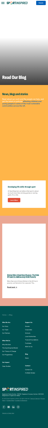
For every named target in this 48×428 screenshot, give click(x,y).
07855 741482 (30, 373)
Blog (26, 354)
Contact (27, 366)
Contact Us (28, 369)
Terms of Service (35, 398)
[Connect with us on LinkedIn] (14, 407)
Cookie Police (10, 400)
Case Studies (6, 366)
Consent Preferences (21, 400)
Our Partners (6, 333)
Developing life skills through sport (22, 187)
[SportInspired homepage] (17, 2)
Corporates (28, 330)
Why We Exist (6, 344)
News (27, 358)
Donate (41, 3)
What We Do (6, 340)
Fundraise (28, 343)
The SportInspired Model (10, 348)
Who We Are (6, 322)
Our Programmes (7, 354)
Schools (27, 333)
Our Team (5, 330)
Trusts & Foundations (31, 340)
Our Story (5, 326)
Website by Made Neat (8, 413)
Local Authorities (30, 336)
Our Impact (5, 362)
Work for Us (28, 346)
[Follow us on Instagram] (19, 407)
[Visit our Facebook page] (4, 407)
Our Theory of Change (9, 351)
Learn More (14, 200)
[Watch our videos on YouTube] (9, 407)
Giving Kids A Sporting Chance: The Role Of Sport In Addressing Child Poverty (23, 276)
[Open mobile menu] (3, 3)
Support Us (28, 322)
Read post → (12, 287)
